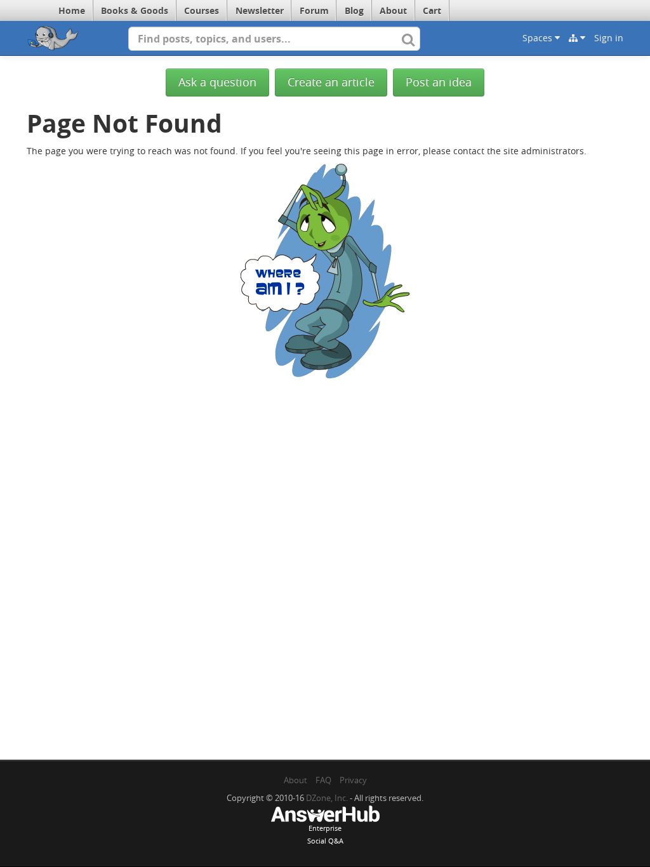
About (393, 10)
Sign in (608, 38)
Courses (201, 10)
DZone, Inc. (327, 798)
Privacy (353, 780)
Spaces (538, 38)
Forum (314, 10)
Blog (354, 10)
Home (71, 10)
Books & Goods (134, 10)
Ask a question (217, 82)
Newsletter (259, 10)
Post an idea (439, 82)
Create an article (331, 82)
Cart (432, 10)
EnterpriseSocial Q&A (325, 834)
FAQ (323, 780)
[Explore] (577, 38)
